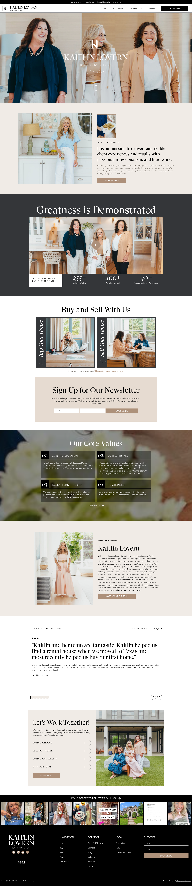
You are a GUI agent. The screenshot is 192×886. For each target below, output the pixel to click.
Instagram (92, 857)
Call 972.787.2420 (95, 843)
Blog (143, 8)
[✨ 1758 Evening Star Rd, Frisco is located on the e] (131, 813)
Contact (153, 8)
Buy (105, 8)
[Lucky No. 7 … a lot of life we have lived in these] (179, 813)
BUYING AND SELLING (45, 759)
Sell (112, 8)
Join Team (132, 8)
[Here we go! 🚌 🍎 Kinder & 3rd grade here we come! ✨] (36, 813)
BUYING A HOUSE (42, 743)
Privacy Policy (122, 843)
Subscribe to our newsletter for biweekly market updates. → (96, 2)
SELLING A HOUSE (43, 751)
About (121, 8)
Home (62, 843)
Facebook (92, 861)
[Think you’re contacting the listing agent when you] (12, 813)
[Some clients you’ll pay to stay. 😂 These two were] (84, 813)
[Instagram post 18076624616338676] (155, 813)
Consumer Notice (124, 852)
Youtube (91, 866)
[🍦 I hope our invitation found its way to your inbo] (60, 813)
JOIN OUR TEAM (42, 767)
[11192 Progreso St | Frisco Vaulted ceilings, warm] (107, 813)
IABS (118, 847)
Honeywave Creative (184, 881)
